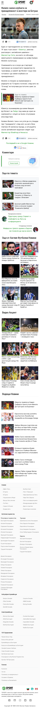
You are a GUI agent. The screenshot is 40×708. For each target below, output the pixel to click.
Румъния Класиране (7, 585)
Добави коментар (32, 41)
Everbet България (28, 616)
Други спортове (28, 506)
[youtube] (15, 700)
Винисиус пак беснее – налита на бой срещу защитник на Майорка (29, 359)
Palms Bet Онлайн (8, 604)
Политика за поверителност (10, 674)
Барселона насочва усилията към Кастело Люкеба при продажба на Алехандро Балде (26, 416)
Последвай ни (22, 41)
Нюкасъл (23, 132)
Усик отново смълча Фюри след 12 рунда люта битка (28, 383)
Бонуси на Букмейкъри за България (12, 645)
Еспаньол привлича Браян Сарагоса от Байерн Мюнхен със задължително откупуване (26, 450)
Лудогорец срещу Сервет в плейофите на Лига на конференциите (19, 219)
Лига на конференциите (30, 500)
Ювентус (22, 49)
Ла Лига (5, 503)
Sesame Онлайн (28, 598)
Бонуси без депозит (7, 639)
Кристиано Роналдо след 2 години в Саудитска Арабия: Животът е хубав (9, 384)
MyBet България (28, 627)
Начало (4, 14)
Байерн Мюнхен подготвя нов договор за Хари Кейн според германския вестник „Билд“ (26, 427)
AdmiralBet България (29, 619)
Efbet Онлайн (7, 601)
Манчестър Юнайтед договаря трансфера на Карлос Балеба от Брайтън (29, 304)
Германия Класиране (7, 526)
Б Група (5, 492)
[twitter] (25, 700)
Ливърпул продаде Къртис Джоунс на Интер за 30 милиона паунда (28, 282)
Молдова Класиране (7, 576)
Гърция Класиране (25, 551)
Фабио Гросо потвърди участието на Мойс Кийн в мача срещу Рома (25, 462)
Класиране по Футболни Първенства (13, 657)
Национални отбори (9, 497)
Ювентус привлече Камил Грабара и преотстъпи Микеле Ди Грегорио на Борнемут (26, 404)
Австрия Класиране (26, 538)
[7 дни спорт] (20, 2)
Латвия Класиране (6, 567)
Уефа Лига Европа (28, 497)
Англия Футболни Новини (16, 14)
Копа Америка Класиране (27, 529)
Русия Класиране (6, 543)
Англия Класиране (6, 523)
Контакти (4, 669)
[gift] (31, 2)
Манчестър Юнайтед (9, 132)
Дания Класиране (6, 556)
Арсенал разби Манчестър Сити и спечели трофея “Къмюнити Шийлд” (25, 206)
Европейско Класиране (27, 526)
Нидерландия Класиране (8, 538)
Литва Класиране (6, 570)
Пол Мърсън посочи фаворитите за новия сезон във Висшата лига (9, 282)
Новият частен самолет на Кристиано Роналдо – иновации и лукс (29, 335)
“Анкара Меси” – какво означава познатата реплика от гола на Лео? (10, 336)
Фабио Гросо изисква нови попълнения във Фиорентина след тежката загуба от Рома (26, 439)
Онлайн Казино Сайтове (9, 648)
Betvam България (8, 616)
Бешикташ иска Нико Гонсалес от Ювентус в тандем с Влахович (23, 195)
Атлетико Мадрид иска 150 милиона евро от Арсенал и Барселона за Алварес (29, 259)
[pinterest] (30, 700)
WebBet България (28, 625)
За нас (4, 671)
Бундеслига (6, 509)
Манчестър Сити (8, 55)
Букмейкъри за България (9, 642)
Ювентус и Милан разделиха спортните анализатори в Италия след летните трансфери (25, 184)
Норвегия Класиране (7, 579)
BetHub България (8, 625)
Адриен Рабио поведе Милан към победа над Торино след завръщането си (26, 473)
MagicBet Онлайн (8, 622)
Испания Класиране (7, 529)
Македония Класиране (7, 573)
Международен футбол (30, 503)
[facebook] (9, 700)
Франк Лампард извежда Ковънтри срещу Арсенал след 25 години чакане (11, 304)
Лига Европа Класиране (27, 523)
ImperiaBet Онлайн (28, 622)
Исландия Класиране (7, 559)
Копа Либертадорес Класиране (29, 532)
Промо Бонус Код (7, 637)
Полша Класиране (6, 582)
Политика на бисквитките (9, 680)
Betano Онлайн (7, 598)
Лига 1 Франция (28, 492)
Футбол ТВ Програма (8, 659)
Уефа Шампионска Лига (30, 495)
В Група (5, 495)
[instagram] (20, 700)
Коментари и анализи (29, 509)
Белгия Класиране (25, 541)
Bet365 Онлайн (7, 607)
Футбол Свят (27, 489)
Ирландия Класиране (7, 562)
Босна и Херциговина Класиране (26, 548)
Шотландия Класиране (7, 540)
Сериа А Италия (8, 506)
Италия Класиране (6, 532)
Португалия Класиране (8, 546)
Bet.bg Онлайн (27, 604)
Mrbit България (7, 619)
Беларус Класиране (26, 544)
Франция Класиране (7, 535)
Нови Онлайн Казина (8, 651)
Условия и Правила (7, 677)
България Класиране (7, 520)
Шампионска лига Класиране (29, 520)
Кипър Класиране (6, 565)
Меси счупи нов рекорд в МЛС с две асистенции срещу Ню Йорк (10, 360)
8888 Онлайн (27, 601)
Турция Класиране (6, 549)
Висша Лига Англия (9, 500)
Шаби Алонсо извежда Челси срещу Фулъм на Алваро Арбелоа (10, 258)
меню (2, 3)
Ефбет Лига (6, 489)
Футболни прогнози (7, 654)
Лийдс (15, 111)
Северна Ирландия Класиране (6, 588)
